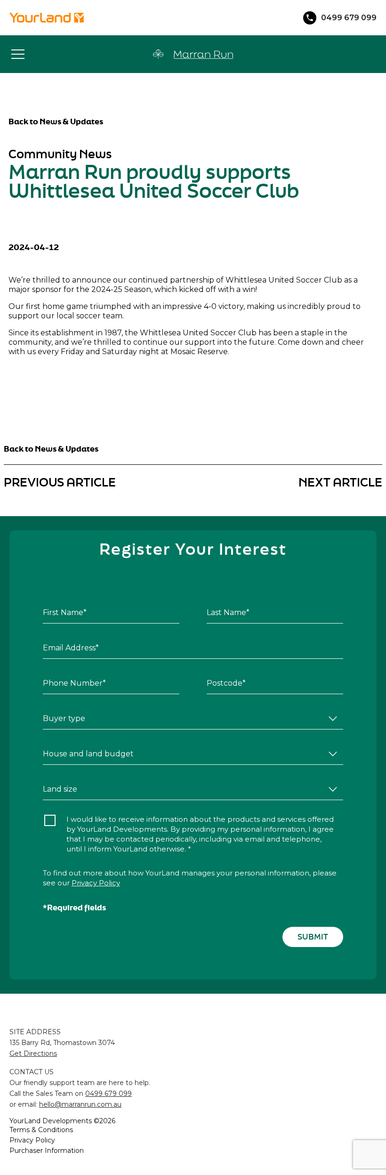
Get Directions (33, 1053)
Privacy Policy (96, 882)
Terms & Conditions (41, 1129)
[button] (17, 54)
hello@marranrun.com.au (80, 1104)
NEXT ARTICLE (340, 482)
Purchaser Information (46, 1150)
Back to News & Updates (55, 121)
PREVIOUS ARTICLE (60, 482)
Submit (313, 936)
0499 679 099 (108, 1093)
